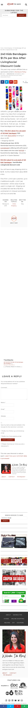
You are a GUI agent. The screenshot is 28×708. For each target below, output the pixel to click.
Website (3, 416)
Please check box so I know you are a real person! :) (12, 445)
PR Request (21, 476)
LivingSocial (5, 148)
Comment (4, 387)
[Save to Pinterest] (11, 82)
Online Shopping (13, 205)
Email (3, 409)
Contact (12, 476)
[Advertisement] (14, 32)
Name (3, 402)
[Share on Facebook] (2, 82)
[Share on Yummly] (15, 82)
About (4, 476)
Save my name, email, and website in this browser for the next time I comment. (13, 426)
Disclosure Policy (20, 72)
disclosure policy (6, 77)
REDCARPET (12, 136)
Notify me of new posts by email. (11, 436)
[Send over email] (24, 706)
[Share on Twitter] (7, 82)
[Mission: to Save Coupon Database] (14, 586)
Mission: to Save (14, 4)
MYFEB (21, 150)
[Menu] (2, 4)
